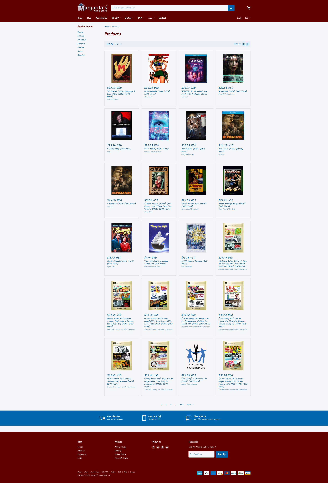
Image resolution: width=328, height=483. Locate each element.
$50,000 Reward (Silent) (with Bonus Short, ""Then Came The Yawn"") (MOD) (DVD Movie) (158, 206)
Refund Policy (120, 454)
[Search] (231, 8)
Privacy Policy (120, 447)
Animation (82, 39)
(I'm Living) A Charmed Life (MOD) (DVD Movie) (194, 380)
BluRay (128, 18)
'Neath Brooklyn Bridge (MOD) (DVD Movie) (232, 205)
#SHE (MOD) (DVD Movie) (156, 148)
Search (80, 447)
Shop (89, 18)
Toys (150, 18)
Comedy (81, 36)
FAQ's (80, 458)
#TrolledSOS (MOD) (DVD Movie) (193, 150)
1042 (182, 404)
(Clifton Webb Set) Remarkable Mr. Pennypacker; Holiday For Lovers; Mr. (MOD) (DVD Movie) (195, 321)
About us (81, 450)
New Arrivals (101, 18)
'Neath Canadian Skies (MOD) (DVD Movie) (120, 262)
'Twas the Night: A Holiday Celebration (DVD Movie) (156, 262)
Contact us (82, 454)
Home (80, 18)
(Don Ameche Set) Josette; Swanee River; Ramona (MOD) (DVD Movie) (120, 381)
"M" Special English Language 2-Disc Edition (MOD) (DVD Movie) (121, 94)
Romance (81, 43)
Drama (80, 32)
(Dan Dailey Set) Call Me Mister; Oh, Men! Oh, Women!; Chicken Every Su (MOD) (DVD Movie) (232, 322)
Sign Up (222, 454)
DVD (140, 18)
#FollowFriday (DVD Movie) (119, 148)
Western (81, 47)
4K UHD (116, 18)
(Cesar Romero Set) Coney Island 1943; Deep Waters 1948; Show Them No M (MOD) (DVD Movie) (158, 322)
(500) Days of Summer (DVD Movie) (194, 262)
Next (189, 404)
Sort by (109, 44)
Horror (80, 51)
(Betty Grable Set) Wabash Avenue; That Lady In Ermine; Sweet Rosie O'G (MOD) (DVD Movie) (120, 322)
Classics (81, 55)
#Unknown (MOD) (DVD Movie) (121, 203)
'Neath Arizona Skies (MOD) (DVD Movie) (193, 205)
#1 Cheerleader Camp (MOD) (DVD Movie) (157, 93)
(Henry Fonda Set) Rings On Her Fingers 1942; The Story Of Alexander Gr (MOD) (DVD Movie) (158, 382)
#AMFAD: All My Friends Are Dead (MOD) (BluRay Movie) (194, 93)
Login (239, 18)
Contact (162, 18)
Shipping (118, 450)
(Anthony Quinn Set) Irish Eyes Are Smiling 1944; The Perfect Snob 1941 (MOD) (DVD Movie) (233, 264)
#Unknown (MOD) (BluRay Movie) (231, 150)
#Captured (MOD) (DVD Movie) (233, 91)
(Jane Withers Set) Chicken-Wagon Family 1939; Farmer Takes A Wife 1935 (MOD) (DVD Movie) (233, 382)
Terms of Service (121, 458)
